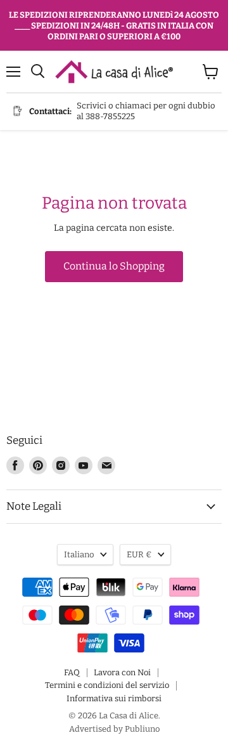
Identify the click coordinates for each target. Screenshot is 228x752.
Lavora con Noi (122, 672)
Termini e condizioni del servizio (107, 685)
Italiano (79, 554)
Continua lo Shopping (114, 266)
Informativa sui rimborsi (114, 698)
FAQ (72, 672)
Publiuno (142, 729)
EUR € (139, 554)
